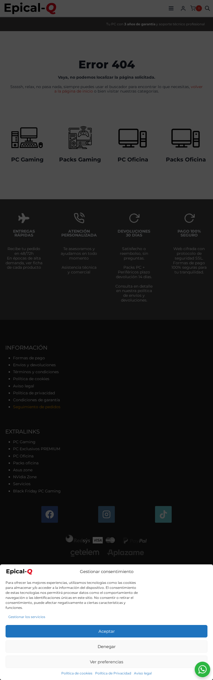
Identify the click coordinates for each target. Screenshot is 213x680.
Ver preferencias (106, 661)
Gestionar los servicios (26, 617)
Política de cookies (76, 673)
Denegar (107, 646)
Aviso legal (143, 673)
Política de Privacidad (113, 673)
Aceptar (106, 631)
